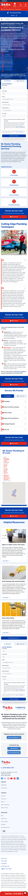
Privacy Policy (22, 126)
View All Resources (13, 638)
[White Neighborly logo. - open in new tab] (4, 1)
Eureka (5, 466)
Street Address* (5, 107)
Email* (3, 96)
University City (7, 478)
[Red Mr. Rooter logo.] (7, 708)
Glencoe (5, 470)
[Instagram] (8, 778)
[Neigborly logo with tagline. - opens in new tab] (20, 708)
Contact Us (4, 799)
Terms (17, 126)
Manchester (6, 475)
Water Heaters (7, 347)
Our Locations (4, 821)
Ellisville (5, 465)
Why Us (3, 801)
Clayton (5, 461)
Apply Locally (4, 807)
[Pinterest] (15, 778)
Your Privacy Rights (7, 868)
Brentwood (6, 458)
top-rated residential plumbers (16, 44)
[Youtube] (11, 778)
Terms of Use (4, 858)
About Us (3, 796)
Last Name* (4, 91)
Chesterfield (6, 459)
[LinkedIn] (18, 778)
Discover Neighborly (13, 737)
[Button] (14, 260)
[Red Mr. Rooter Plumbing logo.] (14, 762)
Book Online (14, 6)
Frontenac (6, 468)
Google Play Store (14, 752)
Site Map (3, 824)
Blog (2, 815)
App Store (14, 748)
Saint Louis (6, 476)
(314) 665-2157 (8, 768)
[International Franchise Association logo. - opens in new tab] (3, 831)
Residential (8, 80)
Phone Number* (5, 102)
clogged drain (17, 41)
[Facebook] (2, 778)
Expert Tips (4, 818)
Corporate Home (5, 827)
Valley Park (6, 479)
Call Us (20, 6)
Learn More (5, 560)
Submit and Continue (14, 135)
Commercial (21, 80)
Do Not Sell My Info (5, 866)
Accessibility (4, 863)
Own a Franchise (5, 804)
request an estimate (14, 74)
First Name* (4, 85)
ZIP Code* (4, 113)
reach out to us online (19, 371)
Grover (5, 471)
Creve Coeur (6, 462)
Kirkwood (6, 472)
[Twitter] (5, 778)
